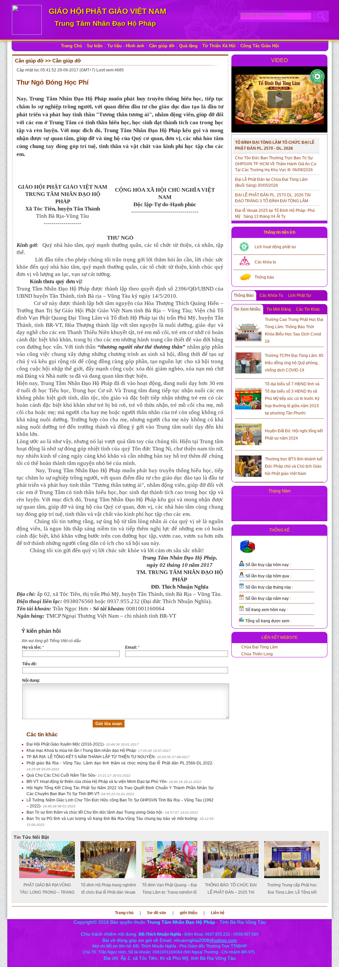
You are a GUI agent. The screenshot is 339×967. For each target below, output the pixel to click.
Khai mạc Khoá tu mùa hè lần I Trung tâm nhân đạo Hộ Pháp (81, 750)
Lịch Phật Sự (299, 295)
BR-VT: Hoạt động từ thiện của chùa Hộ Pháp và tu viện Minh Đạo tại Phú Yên (96, 781)
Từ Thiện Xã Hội (219, 45)
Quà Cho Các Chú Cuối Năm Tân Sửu (60, 775)
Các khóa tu (265, 262)
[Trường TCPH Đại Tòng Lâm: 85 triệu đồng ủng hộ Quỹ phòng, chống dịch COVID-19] (248, 361)
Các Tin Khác (308, 309)
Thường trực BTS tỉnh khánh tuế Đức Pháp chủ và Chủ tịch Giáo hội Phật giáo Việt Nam (293, 466)
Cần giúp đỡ (161, 45)
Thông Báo (244, 295)
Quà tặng (188, 45)
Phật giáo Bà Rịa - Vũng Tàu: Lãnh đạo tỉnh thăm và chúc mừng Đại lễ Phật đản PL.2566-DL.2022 (119, 763)
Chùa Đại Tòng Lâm (259, 647)
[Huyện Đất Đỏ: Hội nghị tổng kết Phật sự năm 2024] (248, 433)
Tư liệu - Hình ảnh (125, 45)
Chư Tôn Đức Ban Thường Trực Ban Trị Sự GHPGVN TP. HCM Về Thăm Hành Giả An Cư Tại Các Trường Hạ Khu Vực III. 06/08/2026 (275, 164)
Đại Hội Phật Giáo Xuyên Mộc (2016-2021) (65, 744)
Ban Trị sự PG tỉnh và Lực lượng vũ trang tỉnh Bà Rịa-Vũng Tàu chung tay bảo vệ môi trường (111, 818)
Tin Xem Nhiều (247, 309)
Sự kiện (95, 45)
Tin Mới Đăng (278, 309)
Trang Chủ (71, 45)
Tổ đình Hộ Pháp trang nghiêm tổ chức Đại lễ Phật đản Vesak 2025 (47, 892)
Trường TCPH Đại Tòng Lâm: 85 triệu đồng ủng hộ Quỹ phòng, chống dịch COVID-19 (294, 362)
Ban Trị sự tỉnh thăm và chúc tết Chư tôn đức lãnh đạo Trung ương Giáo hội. (94, 812)
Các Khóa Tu (271, 295)
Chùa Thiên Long (257, 654)
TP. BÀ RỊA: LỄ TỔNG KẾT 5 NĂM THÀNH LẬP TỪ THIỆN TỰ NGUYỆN (90, 756)
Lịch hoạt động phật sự (275, 247)
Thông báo (264, 277)
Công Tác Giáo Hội (259, 45)
